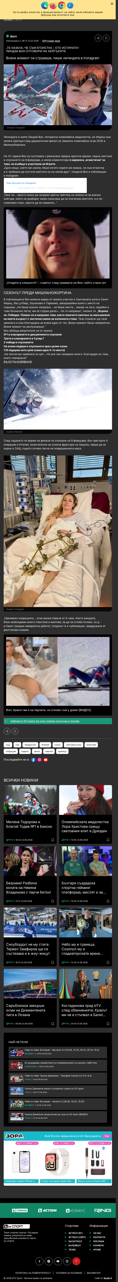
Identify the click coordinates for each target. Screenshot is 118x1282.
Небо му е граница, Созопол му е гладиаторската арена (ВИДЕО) (81, 949)
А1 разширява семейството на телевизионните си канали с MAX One (61, 1062)
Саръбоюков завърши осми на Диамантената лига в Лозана (25, 1010)
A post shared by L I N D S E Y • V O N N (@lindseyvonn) (45, 188)
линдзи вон (30, 745)
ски (17, 745)
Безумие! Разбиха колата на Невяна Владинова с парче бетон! (28, 887)
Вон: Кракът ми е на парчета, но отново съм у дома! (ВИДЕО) (48, 710)
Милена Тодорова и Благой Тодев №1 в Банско (29, 824)
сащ (8, 745)
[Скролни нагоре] (76, 1261)
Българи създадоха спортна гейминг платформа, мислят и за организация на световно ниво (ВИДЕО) (84, 888)
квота (37, 751)
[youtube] (58, 1261)
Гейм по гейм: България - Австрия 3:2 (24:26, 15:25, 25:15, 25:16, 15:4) (62, 1050)
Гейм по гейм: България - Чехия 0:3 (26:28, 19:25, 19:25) (54, 1101)
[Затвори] (112, 4)
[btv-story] (51, 1210)
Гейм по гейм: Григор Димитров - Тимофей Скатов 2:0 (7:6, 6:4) (58, 1075)
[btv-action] (24, 1210)
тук (106, 1136)
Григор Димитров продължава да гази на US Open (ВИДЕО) (56, 1114)
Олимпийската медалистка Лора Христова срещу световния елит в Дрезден (85, 826)
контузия (91, 745)
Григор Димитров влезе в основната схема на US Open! (54, 1088)
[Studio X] (107, 1278)
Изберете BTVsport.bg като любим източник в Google (45, 721)
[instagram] (67, 1261)
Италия (45, 745)
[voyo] (107, 1210)
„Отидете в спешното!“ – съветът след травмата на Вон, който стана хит (56, 282)
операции (11, 751)
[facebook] (39, 1261)
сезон (58, 745)
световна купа (73, 745)
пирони (49, 751)
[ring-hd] (79, 1210)
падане (25, 751)
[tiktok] (49, 1261)
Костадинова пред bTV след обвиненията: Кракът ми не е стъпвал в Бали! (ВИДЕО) (84, 1010)
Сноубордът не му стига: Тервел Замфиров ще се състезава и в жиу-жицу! (28, 949)
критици (62, 751)
